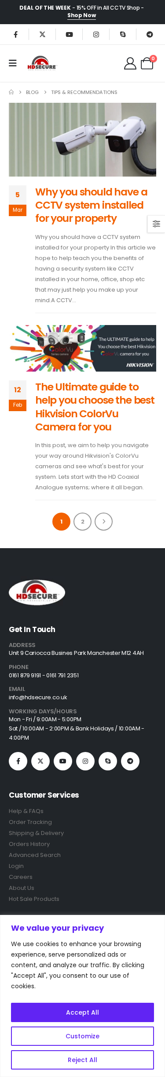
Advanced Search (35, 855)
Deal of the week (44, 7)
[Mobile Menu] (15, 63)
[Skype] (122, 34)
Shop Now (81, 15)
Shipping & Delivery (36, 833)
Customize (82, 1036)
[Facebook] (15, 34)
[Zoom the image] (37, 581)
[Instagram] (96, 34)
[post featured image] (82, 140)
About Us (21, 888)
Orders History (29, 844)
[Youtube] (69, 34)
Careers (21, 877)
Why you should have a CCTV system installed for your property (91, 205)
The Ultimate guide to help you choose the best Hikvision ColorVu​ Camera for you (94, 406)
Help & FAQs (26, 811)
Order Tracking (30, 822)
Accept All (82, 1012)
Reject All (82, 1059)
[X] (42, 34)
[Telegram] (149, 34)
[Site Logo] (41, 63)
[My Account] (130, 63)
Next (104, 522)
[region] (82, 996)
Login (16, 866)
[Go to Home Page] (11, 92)
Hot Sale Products (34, 899)
